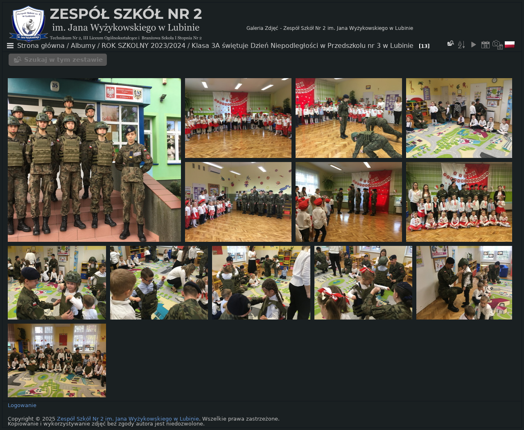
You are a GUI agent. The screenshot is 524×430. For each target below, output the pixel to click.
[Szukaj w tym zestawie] (450, 43)
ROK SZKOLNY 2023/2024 (143, 46)
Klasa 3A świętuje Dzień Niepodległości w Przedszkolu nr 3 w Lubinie (302, 46)
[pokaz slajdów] (473, 44)
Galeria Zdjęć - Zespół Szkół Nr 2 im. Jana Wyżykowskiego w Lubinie (329, 28)
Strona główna (41, 46)
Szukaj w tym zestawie (63, 59)
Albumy (83, 46)
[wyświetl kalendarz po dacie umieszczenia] (485, 44)
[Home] (127, 28)
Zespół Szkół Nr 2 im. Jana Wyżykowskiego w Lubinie (128, 419)
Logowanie (22, 405)
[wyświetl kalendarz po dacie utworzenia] (497, 44)
